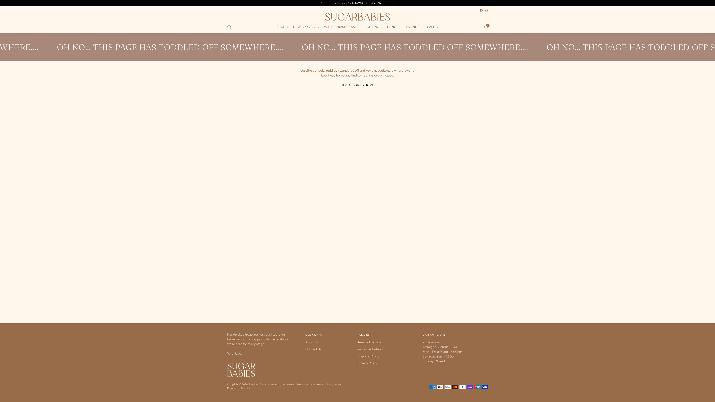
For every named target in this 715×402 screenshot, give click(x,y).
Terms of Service (370, 342)
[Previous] (321, 3)
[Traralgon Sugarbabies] (357, 17)
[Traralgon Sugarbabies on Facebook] (481, 10)
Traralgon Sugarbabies (261, 384)
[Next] (394, 3)
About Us (312, 342)
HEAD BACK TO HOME (357, 85)
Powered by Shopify (238, 388)
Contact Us (313, 349)
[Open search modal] (229, 27)
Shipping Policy (368, 356)
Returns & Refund (370, 349)
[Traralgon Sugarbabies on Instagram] (486, 10)
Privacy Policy (367, 363)
